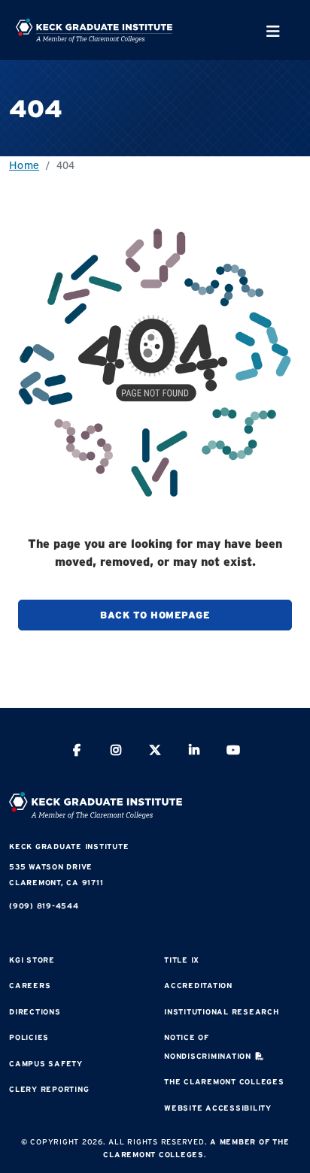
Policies (29, 1037)
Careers (29, 985)
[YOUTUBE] (233, 752)
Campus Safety (46, 1064)
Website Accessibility (218, 1108)
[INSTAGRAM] (116, 752)
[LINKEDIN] (194, 752)
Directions (35, 1012)
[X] (155, 752)
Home (24, 165)
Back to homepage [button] (155, 615)
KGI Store (32, 960)
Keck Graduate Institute (69, 846)
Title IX (181, 960)
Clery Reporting (49, 1089)
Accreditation (198, 985)
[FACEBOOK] (77, 752)
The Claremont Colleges (224, 1082)
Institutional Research (221, 1012)
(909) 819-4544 (44, 906)
